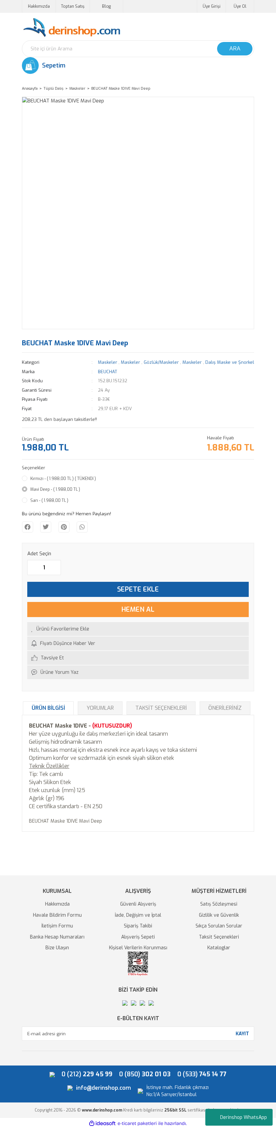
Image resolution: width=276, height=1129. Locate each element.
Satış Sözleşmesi (218, 904)
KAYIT (242, 1034)
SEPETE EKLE (138, 589)
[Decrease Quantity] (33, 567)
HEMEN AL (138, 609)
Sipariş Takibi (138, 926)
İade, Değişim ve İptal (138, 915)
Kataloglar (218, 948)
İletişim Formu (57, 926)
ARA (234, 48)
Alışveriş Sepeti (138, 937)
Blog (106, 6)
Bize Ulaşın (57, 948)
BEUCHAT (107, 372)
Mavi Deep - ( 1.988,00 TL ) (55, 489)
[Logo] (71, 28)
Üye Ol (240, 6)
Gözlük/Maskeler (161, 362)
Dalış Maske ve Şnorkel (229, 362)
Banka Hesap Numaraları (57, 937)
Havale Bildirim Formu (57, 915)
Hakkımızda (39, 6)
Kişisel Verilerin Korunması (138, 948)
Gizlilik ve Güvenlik (219, 915)
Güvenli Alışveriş (138, 904)
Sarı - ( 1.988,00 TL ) (49, 500)
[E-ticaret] (137, 1123)
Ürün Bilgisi (48, 707)
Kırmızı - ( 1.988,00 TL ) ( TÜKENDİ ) (63, 478)
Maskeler (107, 362)
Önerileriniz (225, 707)
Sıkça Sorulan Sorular (219, 926)
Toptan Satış (72, 6)
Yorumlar (100, 707)
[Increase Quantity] (55, 567)
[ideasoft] (102, 1123)
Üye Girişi (211, 6)
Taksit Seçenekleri (161, 707)
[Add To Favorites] (138, 629)
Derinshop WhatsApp (243, 1117)
